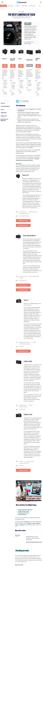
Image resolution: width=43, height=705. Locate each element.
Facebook (29, 523)
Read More (20, 76)
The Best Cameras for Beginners (25, 509)
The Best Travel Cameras (23, 512)
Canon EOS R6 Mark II (5, 106)
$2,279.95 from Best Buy (23, 225)
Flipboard (22, 524)
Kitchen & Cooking (32, 5)
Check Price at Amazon (4, 66)
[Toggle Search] (40, 2)
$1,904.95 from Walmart (23, 289)
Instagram (38, 523)
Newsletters (3, 5)
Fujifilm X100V (4, 112)
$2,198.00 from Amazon (23, 220)
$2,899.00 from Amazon (23, 470)
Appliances (18, 5)
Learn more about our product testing (28, 42)
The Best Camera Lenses (23, 511)
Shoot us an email (19, 564)
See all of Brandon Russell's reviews (34, 542)
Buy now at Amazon (23, 285)
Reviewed (27, 521)
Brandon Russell (26, 100)
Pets (39, 5)
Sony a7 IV (3, 103)
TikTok (16, 524)
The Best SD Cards (22, 514)
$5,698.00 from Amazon (23, 351)
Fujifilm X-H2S (4, 116)
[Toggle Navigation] (2, 2)
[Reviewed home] (21, 2)
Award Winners (10, 5)
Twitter (33, 523)
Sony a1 (2, 109)
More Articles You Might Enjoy (4, 119)
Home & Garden (24, 5)
